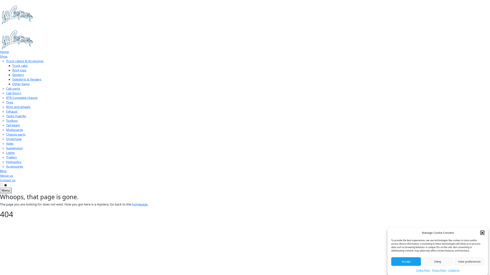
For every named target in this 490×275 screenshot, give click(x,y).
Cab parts (13, 89)
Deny (437, 261)
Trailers (11, 157)
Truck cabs (20, 66)
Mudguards (14, 130)
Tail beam (13, 125)
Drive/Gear (14, 139)
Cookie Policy (423, 270)
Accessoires (14, 166)
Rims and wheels (18, 107)
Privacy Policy (439, 270)
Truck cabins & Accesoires (25, 61)
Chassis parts (15, 134)
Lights (10, 153)
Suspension (14, 148)
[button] (482, 233)
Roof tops (19, 70)
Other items (21, 84)
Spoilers (18, 75)
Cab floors (13, 93)
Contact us (454, 270)
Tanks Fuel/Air (16, 116)
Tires (9, 102)
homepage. (140, 204)
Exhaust (12, 111)
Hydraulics (13, 162)
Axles (10, 144)
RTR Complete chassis (22, 98)
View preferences (469, 261)
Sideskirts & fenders (27, 79)
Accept (406, 261)
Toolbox (12, 121)
